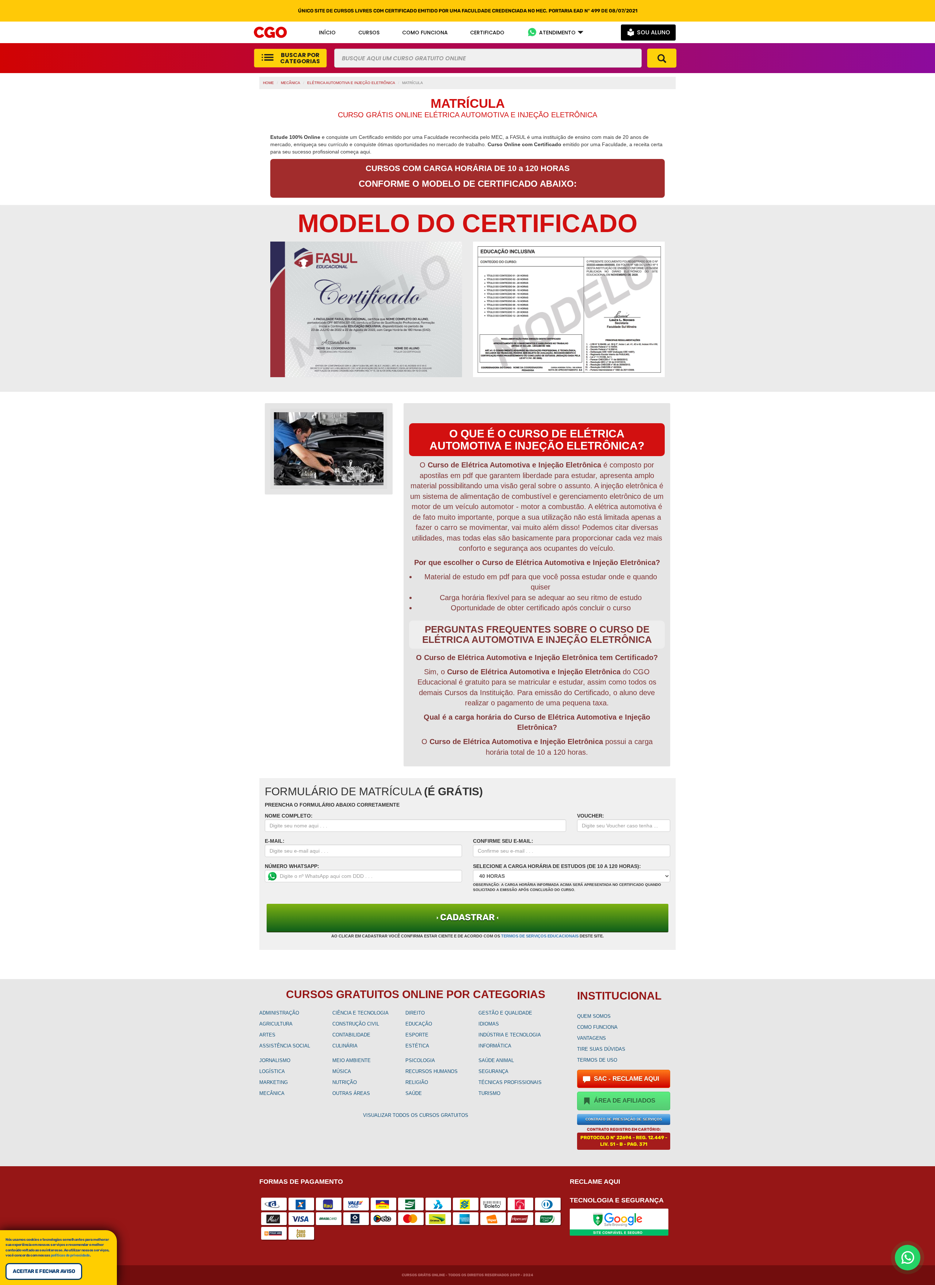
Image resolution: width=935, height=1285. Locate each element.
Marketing (273, 1082)
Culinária (345, 1046)
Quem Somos (594, 1016)
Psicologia (420, 1060)
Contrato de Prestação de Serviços (623, 1119)
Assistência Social (284, 1046)
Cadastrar (467, 917)
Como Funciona (597, 1027)
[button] (555, 32)
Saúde (413, 1093)
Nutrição (344, 1082)
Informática (494, 1046)
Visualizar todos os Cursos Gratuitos (415, 1115)
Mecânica (290, 83)
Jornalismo (274, 1060)
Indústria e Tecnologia (509, 1035)
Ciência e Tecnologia (360, 1013)
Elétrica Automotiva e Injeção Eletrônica (351, 83)
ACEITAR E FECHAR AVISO (44, 1271)
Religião (416, 1082)
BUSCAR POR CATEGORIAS (300, 58)
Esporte (416, 1035)
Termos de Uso (597, 1060)
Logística (272, 1071)
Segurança (493, 1071)
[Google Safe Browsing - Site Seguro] (619, 1221)
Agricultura (276, 1024)
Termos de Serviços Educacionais (540, 936)
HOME (268, 83)
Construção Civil (355, 1024)
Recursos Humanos (431, 1071)
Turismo (489, 1093)
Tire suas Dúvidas (601, 1049)
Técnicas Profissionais (510, 1082)
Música (341, 1071)
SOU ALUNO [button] (653, 32)
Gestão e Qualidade (505, 1013)
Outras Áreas (351, 1093)
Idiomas (488, 1024)
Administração (279, 1013)
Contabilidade (351, 1035)
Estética (417, 1046)
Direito (415, 1013)
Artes (267, 1035)
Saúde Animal (496, 1060)
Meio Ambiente (351, 1060)
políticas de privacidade (70, 1255)
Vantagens (591, 1038)
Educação (418, 1024)
